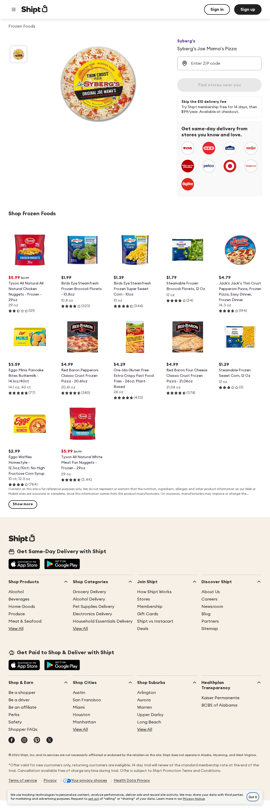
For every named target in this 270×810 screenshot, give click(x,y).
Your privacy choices (89, 780)
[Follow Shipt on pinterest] (37, 740)
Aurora (144, 700)
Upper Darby (150, 715)
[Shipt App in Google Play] (62, 564)
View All (15, 629)
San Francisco (87, 700)
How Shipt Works (154, 592)
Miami (79, 707)
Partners (210, 621)
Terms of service (22, 780)
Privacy (50, 780)
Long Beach (149, 722)
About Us (210, 592)
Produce (16, 614)
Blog (205, 614)
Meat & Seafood (24, 621)
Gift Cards (147, 614)
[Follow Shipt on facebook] (11, 740)
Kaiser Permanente (220, 698)
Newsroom (212, 606)
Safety (15, 722)
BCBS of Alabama (219, 705)
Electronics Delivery (92, 614)
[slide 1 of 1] (18, 54)
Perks (14, 715)
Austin (79, 693)
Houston (81, 715)
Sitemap (209, 629)
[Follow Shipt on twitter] (49, 740)
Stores (143, 599)
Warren (144, 707)
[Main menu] (13, 9)
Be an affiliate (22, 707)
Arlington (146, 693)
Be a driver (19, 700)
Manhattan (84, 722)
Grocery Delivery (89, 592)
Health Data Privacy (132, 780)
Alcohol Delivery (89, 599)
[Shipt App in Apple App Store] (24, 564)
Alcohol (16, 592)
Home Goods (21, 606)
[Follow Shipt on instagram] (24, 740)
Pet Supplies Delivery (93, 606)
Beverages (19, 599)
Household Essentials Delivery (103, 621)
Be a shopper (21, 693)
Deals (142, 629)
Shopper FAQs (22, 729)
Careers (209, 599)
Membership (149, 606)
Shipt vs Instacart (155, 621)
